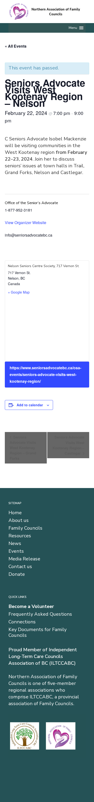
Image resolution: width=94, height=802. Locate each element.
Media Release (24, 559)
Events (16, 551)
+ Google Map (19, 292)
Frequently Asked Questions (40, 614)
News (14, 543)
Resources (19, 536)
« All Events (16, 46)
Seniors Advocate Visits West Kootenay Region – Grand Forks (23, 447)
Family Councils (25, 528)
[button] (73, 28)
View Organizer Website (25, 222)
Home (15, 513)
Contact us (20, 567)
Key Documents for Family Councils (37, 632)
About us (18, 520)
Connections (22, 622)
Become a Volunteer (31, 606)
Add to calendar (30, 404)
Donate (16, 574)
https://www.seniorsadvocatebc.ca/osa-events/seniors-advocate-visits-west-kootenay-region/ (45, 374)
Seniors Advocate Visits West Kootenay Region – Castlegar (68, 445)
